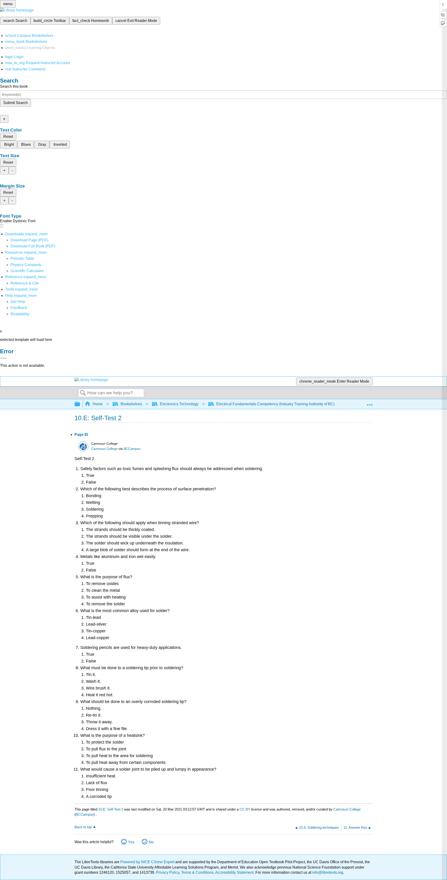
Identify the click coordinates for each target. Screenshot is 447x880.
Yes (131, 842)
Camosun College (104, 448)
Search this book (14, 86)
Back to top (83, 827)
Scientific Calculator (27, 271)
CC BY (245, 809)
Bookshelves (131, 404)
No (151, 842)
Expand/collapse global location (369, 402)
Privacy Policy (167, 872)
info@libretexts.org (327, 872)
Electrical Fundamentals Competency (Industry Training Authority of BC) (275, 404)
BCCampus (132, 448)
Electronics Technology (179, 404)
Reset (8, 137)
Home (98, 404)
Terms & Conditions (197, 872)
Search (83, 393)
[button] (18, 308)
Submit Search (15, 103)
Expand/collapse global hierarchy (80, 404)
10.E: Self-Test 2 (110, 809)
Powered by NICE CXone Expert (147, 862)
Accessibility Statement (234, 872)
